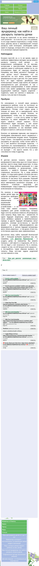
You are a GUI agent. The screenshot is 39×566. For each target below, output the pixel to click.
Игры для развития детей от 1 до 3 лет (14, 536)
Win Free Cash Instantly (12, 295)
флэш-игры (6, 260)
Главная (6, 5)
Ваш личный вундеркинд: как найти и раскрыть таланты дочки (14, 551)
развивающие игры (29, 258)
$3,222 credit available (11, 278)
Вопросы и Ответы (20, 12)
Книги (6, 12)
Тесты (20, 8)
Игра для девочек (14, 258)
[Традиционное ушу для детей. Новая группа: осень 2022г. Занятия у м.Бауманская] (19, 24)
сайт (21, 239)
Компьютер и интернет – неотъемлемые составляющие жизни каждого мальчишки (14, 541)
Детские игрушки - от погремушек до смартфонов (14, 559)
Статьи (20, 5)
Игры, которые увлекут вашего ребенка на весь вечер (14, 546)
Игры (6, 8)
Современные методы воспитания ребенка (14, 555)
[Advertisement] (19, 434)
